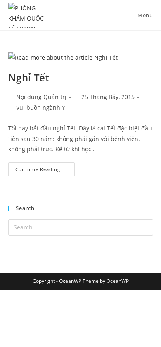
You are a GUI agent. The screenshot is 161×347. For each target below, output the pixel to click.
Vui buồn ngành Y (40, 107)
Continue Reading (45, 167)
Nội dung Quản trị (41, 97)
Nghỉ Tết (29, 77)
